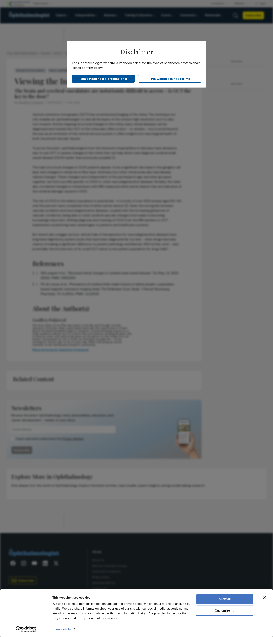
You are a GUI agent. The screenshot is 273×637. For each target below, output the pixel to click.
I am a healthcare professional (103, 79)
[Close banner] (264, 598)
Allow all (225, 599)
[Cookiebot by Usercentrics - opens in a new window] (25, 629)
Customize (222, 610)
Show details (61, 629)
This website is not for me (169, 79)
